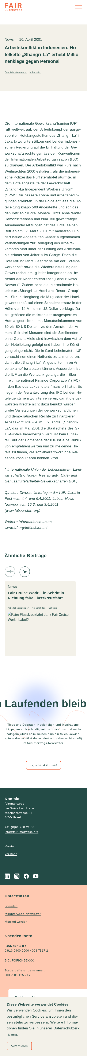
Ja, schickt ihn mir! (43, 765)
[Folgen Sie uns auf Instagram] (16, 876)
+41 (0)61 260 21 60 (19, 827)
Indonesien (35, 72)
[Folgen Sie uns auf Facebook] (26, 876)
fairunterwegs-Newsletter (23, 914)
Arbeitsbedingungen (16, 72)
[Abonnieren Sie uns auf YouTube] (35, 876)
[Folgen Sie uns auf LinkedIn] (7, 876)
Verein (9, 846)
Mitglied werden (16, 921)
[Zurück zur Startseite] (13, 7)
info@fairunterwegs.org (21, 831)
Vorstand (11, 854)
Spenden (11, 906)
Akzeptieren (19, 1046)
